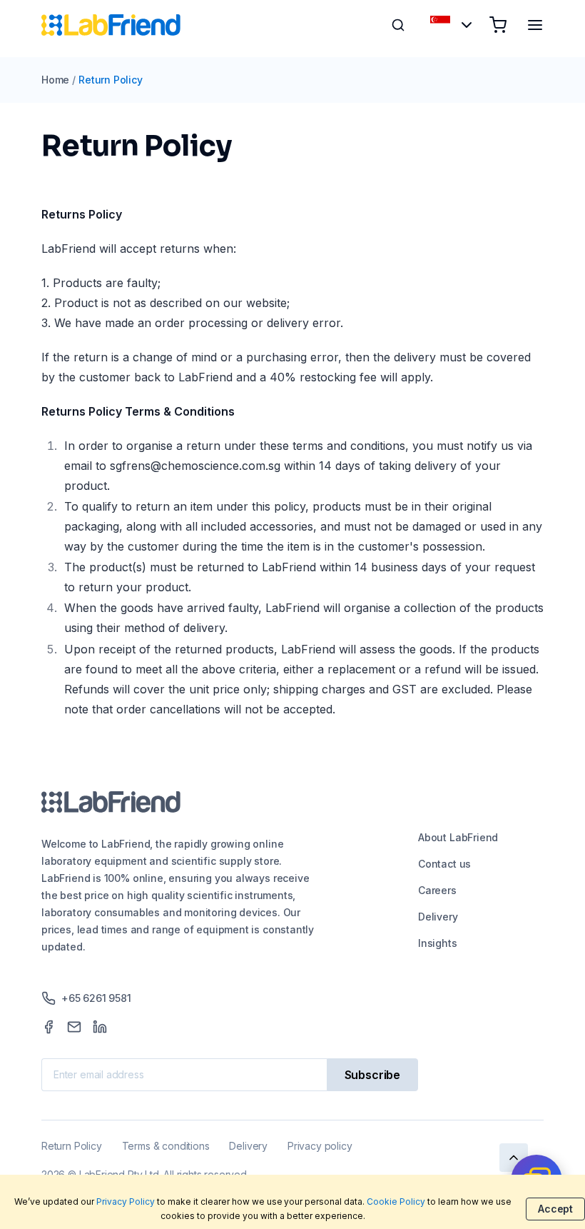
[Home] (110, 25)
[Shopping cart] (498, 25)
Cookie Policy (396, 1201)
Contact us (444, 864)
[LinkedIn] (100, 1026)
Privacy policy (320, 1146)
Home (55, 80)
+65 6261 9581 (96, 998)
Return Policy (110, 80)
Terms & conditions (166, 1146)
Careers (437, 890)
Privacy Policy (125, 1201)
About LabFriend (458, 837)
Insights (437, 943)
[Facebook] (48, 1026)
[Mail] (74, 1026)
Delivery (438, 917)
